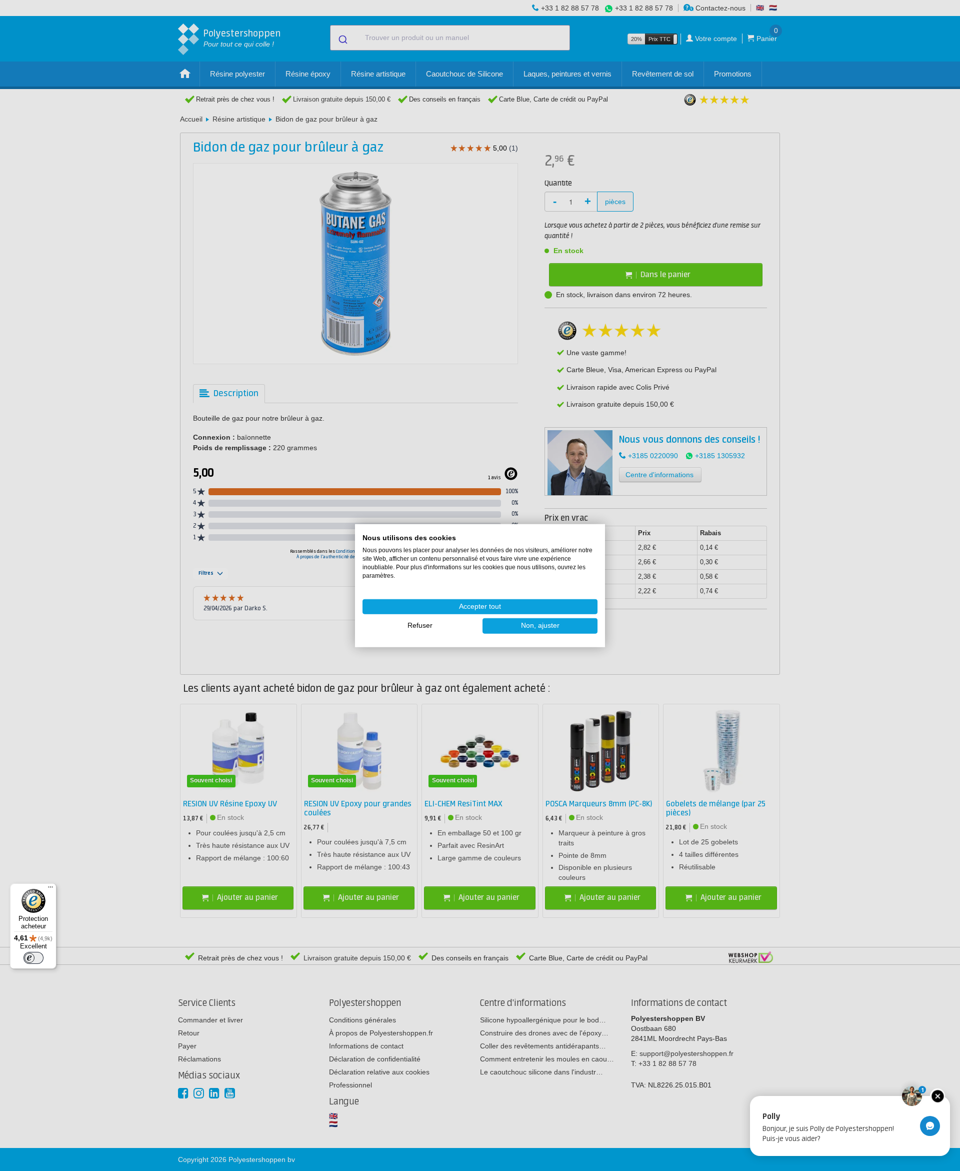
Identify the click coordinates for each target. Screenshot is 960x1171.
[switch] (34, 958)
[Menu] (50, 889)
